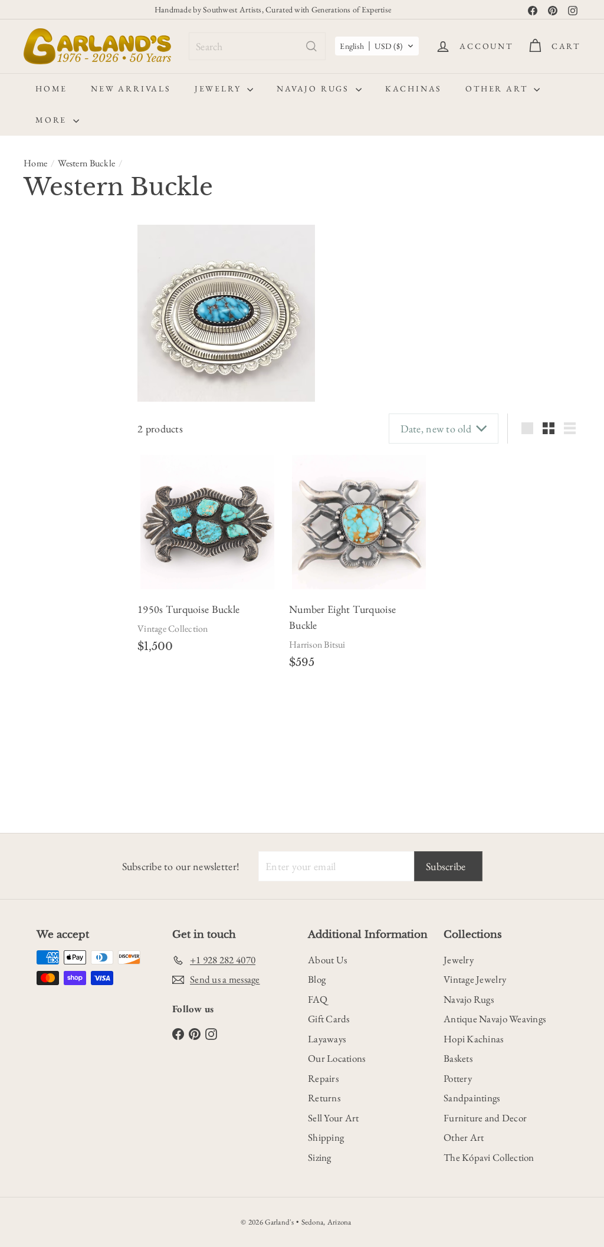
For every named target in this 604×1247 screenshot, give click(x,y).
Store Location (48, 663)
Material (47, 461)
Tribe (39, 763)
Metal (39, 490)
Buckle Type (57, 352)
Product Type (46, 585)
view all (98, 239)
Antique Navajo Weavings (495, 1018)
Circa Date (52, 411)
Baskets (458, 1058)
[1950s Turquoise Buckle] (207, 522)
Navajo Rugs (315, 88)
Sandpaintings (472, 1097)
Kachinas (413, 88)
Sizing (319, 1157)
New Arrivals (131, 88)
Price (38, 549)
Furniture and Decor (485, 1117)
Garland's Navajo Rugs (77, 707)
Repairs (323, 1078)
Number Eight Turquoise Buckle (342, 617)
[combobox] (257, 46)
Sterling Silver (53, 516)
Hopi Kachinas (474, 1038)
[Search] (311, 46)
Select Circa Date (62, 436)
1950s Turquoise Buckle (188, 609)
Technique (52, 734)
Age (34, 268)
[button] (377, 46)
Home (51, 88)
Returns (324, 1097)
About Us (327, 959)
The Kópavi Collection (489, 1157)
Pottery (458, 1078)
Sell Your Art (333, 1117)
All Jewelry (57, 614)
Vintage (43, 319)
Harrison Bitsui (317, 644)
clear (102, 351)
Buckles (51, 629)
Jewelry (219, 88)
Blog (317, 979)
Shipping (326, 1137)
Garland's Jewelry (68, 692)
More (52, 119)
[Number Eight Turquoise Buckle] (359, 522)
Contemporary (55, 294)
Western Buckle (86, 163)
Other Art (498, 88)
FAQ (317, 999)
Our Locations (337, 1058)
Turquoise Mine (52, 798)
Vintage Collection (172, 628)
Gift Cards (329, 1018)
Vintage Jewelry (475, 979)
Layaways (327, 1038)
